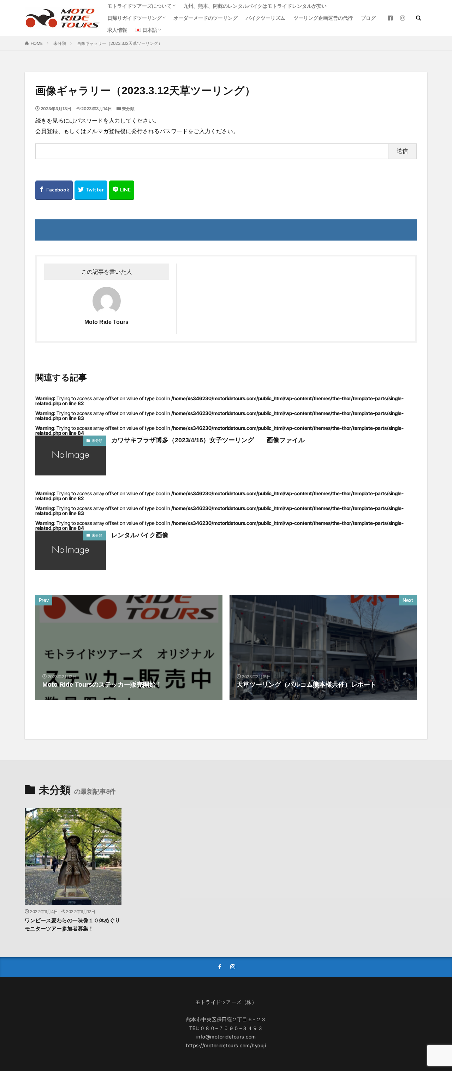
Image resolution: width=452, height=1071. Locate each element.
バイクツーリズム (265, 18)
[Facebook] (54, 190)
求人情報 (117, 30)
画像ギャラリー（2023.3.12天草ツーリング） (119, 43)
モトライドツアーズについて (139, 6)
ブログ (368, 18)
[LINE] (121, 190)
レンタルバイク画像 (139, 535)
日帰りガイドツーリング (134, 18)
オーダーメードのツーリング (205, 18)
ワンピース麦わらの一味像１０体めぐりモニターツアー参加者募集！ (72, 924)
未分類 (59, 43)
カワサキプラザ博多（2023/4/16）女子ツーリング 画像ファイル (208, 440)
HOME (37, 43)
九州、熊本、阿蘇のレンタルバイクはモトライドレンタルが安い (255, 6)
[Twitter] (91, 190)
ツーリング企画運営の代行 (323, 18)
